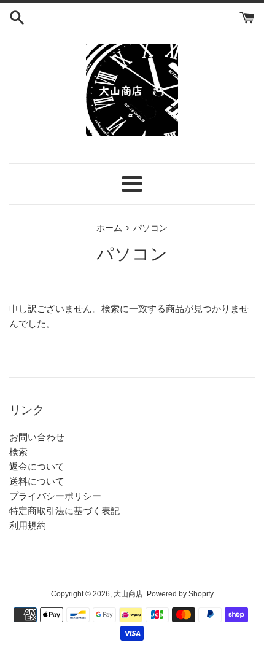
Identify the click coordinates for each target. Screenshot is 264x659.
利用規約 (27, 525)
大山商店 (128, 594)
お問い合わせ (36, 437)
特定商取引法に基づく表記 (64, 510)
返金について (36, 466)
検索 (18, 451)
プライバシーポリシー (55, 496)
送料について (36, 481)
